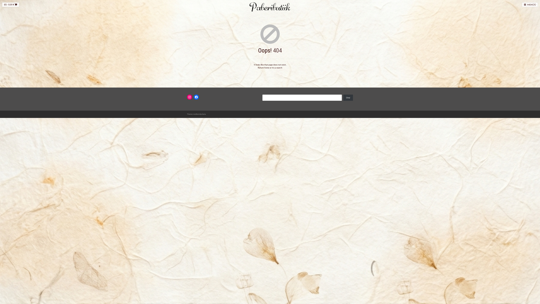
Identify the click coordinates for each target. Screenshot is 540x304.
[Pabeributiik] (270, 6)
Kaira (204, 114)
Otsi (348, 97)
